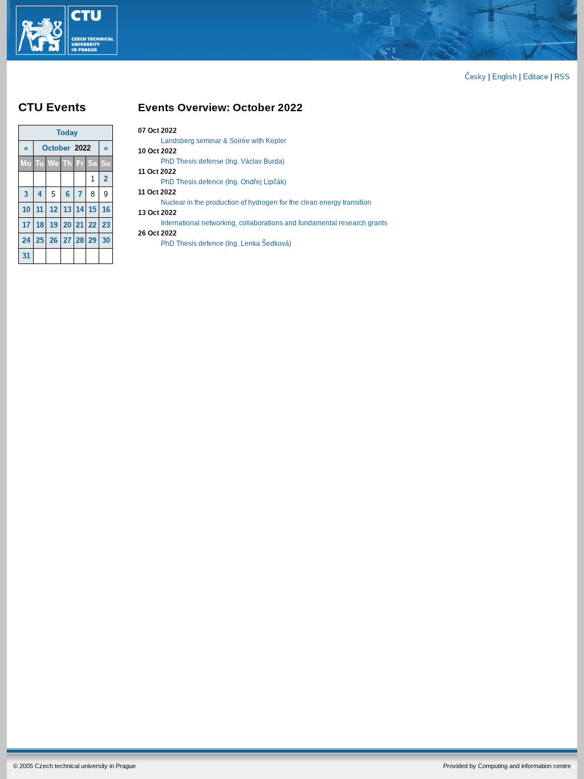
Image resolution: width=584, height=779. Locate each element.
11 (39, 209)
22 (92, 225)
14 (80, 209)
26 (54, 240)
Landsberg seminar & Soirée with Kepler (223, 141)
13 (67, 209)
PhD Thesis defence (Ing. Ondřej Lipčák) (223, 182)
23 (106, 225)
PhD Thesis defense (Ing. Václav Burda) (223, 161)
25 (40, 240)
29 (92, 240)
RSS (562, 76)
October (56, 148)
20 (67, 225)
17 (26, 225)
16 (106, 209)
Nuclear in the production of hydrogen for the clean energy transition (266, 202)
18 (40, 225)
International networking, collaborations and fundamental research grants (274, 223)
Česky (475, 76)
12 (54, 209)
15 (92, 209)
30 (106, 240)
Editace (535, 76)
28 (80, 240)
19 (54, 225)
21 (80, 225)
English (504, 76)
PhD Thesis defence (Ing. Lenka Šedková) (226, 244)
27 (67, 240)
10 (26, 209)
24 (26, 240)
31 (26, 255)
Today (67, 132)
